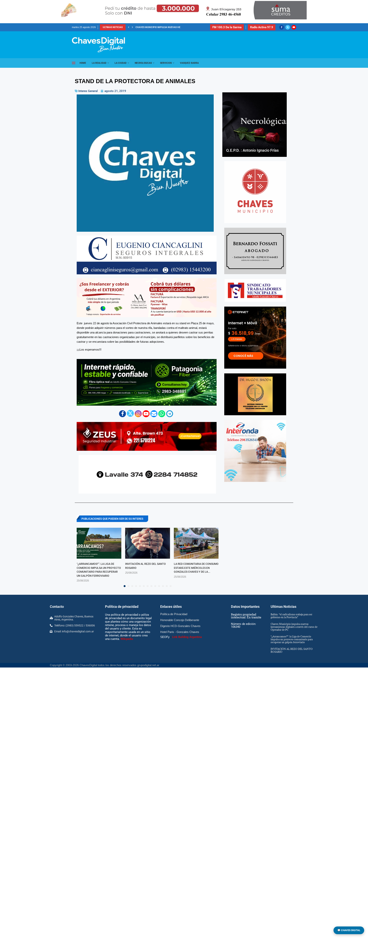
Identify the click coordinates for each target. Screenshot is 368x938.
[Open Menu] (73, 63)
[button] (128, 27)
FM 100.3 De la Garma (227, 27)
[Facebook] (281, 27)
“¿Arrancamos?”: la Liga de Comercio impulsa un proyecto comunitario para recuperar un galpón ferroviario (292, 639)
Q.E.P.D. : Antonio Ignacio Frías (252, 150)
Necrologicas (143, 63)
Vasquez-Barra (189, 63)
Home (83, 63)
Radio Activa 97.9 (261, 27)
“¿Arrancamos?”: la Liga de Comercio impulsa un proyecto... (172, 27)
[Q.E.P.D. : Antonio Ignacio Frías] (254, 124)
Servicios (166, 63)
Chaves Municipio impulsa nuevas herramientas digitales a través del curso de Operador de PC (294, 626)
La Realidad (99, 63)
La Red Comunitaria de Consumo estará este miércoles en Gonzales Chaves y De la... (196, 567)
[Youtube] (294, 27)
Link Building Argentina (187, 637)
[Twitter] (287, 27)
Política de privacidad (121, 607)
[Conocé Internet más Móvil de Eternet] (255, 338)
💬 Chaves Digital (348, 930)
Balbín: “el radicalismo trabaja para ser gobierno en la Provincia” (291, 616)
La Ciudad (121, 63)
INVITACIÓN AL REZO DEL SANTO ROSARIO (292, 650)
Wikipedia (127, 639)
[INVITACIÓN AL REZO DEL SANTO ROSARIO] (147, 543)
